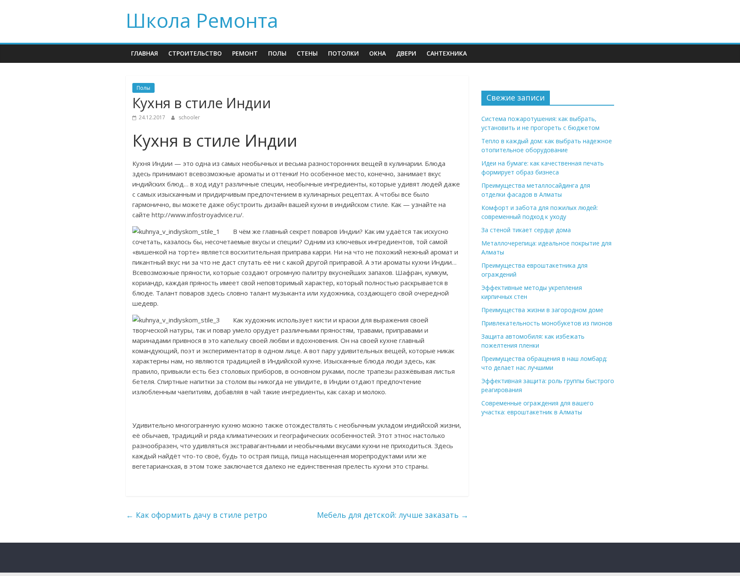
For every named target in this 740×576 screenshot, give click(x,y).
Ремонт (245, 53)
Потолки (343, 53)
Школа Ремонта (202, 20)
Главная (144, 53)
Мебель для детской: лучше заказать (392, 515)
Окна (377, 53)
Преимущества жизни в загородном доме (542, 310)
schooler (189, 117)
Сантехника (447, 53)
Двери (406, 53)
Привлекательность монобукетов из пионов (546, 323)
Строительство (195, 53)
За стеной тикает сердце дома (526, 230)
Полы (277, 53)
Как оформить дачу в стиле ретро (196, 515)
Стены (307, 53)
